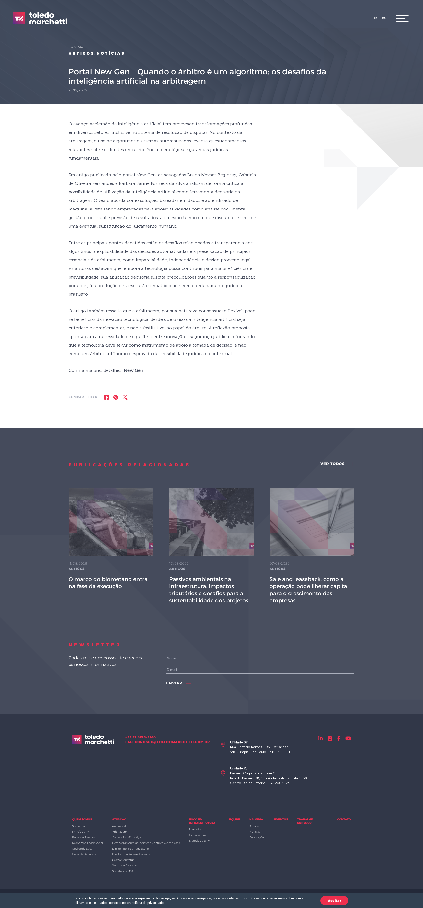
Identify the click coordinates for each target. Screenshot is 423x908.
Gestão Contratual (123, 859)
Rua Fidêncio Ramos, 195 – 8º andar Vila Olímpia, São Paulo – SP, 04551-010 (261, 747)
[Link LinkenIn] (320, 738)
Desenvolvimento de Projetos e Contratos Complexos (146, 843)
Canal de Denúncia (84, 854)
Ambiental (119, 826)
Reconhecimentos (84, 837)
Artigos (81, 53)
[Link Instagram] (330, 738)
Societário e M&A (123, 871)
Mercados (195, 829)
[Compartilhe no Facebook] (106, 397)
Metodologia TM (199, 840)
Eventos (281, 819)
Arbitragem (119, 831)
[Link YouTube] (348, 738)
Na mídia (256, 819)
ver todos (333, 463)
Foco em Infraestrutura (202, 821)
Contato (344, 819)
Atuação (119, 819)
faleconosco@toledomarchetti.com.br (167, 742)
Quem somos (82, 819)
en (384, 18)
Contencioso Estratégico (127, 837)
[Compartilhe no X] (125, 397)
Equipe (234, 819)
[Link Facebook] (339, 738)
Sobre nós (78, 826)
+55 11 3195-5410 (140, 737)
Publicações (257, 837)
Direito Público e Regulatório (130, 848)
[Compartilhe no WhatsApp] (115, 397)
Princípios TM (80, 831)
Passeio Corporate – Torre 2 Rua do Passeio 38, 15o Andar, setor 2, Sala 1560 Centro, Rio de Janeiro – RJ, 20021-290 (268, 775)
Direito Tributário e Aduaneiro (131, 854)
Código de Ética (82, 848)
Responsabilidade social (87, 843)
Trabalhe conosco (305, 821)
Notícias (111, 53)
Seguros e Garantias (124, 865)
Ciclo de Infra (197, 835)
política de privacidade (148, 903)
